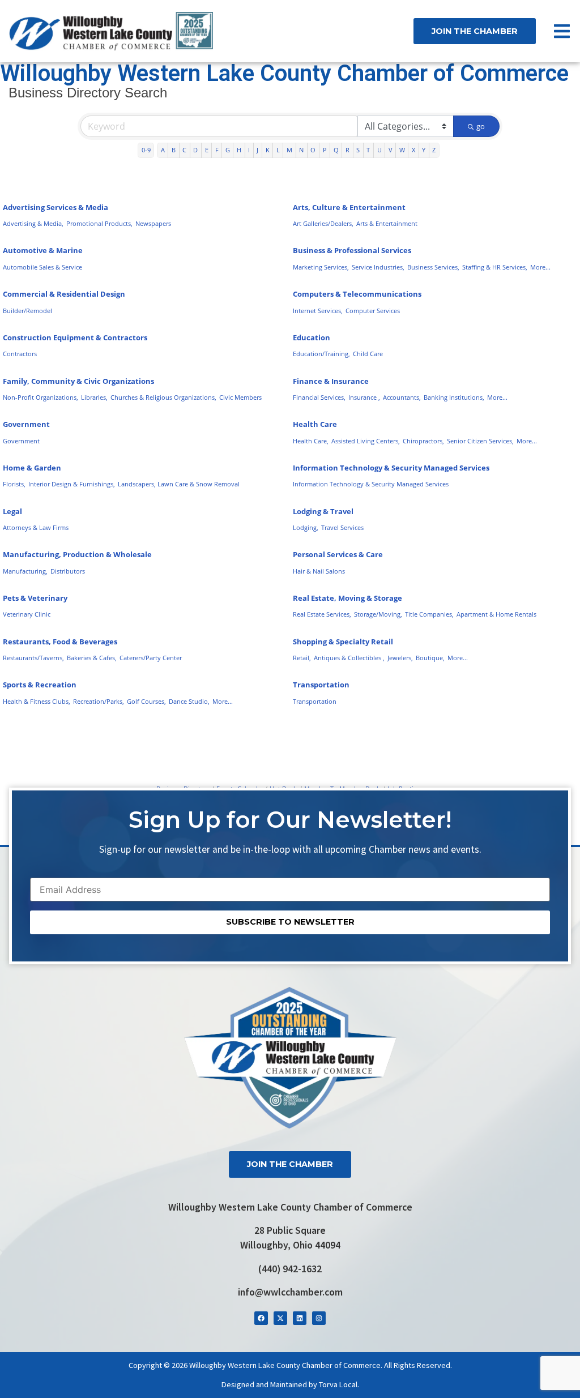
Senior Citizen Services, (480, 441)
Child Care (368, 353)
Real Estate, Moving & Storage (347, 598)
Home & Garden (32, 468)
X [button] (413, 150)
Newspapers (153, 223)
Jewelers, (400, 657)
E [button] (206, 150)
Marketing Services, (321, 267)
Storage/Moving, (378, 614)
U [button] (379, 150)
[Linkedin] (299, 1318)
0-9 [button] (146, 150)
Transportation (321, 684)
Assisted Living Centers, (365, 441)
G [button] (227, 150)
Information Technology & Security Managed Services (391, 468)
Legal (12, 511)
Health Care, (311, 441)
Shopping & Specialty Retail (343, 641)
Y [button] (423, 150)
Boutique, (430, 657)
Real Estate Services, (322, 614)
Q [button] (336, 150)
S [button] (358, 150)
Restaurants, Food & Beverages (60, 641)
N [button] (301, 150)
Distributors (67, 571)
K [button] (268, 150)
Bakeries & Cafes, (92, 657)
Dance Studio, (189, 701)
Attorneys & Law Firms (36, 527)
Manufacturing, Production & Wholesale (77, 554)
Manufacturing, (25, 571)
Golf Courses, (146, 701)
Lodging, (305, 527)
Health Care (315, 424)
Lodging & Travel (323, 511)
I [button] (249, 150)
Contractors (20, 353)
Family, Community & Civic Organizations (78, 381)
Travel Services (342, 527)
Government (26, 424)
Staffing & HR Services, (494, 267)
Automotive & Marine (43, 250)
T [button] (368, 150)
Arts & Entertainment (386, 223)
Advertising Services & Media (55, 207)
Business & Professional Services (352, 250)
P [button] (325, 150)
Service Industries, (378, 267)
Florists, (14, 484)
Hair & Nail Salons (319, 571)
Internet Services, (318, 310)
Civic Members (240, 397)
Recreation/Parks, (98, 701)
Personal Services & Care (338, 554)
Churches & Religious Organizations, (163, 397)
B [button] (174, 150)
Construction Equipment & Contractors (75, 337)
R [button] (347, 150)
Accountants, (402, 397)
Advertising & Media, (33, 223)
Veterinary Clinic (26, 614)
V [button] (391, 150)
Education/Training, (321, 353)
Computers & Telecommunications (357, 294)
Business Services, (433, 267)
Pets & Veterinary (35, 598)
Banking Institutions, (454, 397)
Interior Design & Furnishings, (71, 484)
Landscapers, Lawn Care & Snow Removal (179, 484)
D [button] (195, 150)
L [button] (278, 150)
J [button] (257, 150)
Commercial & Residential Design (64, 294)
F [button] (217, 150)
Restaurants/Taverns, (33, 657)
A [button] (163, 150)
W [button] (402, 150)
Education (311, 337)
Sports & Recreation (39, 684)
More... (540, 267)
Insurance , (364, 397)
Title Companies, (429, 614)
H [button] (239, 150)
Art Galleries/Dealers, (323, 223)
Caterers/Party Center (151, 657)
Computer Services (373, 310)
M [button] (289, 150)
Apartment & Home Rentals (496, 614)
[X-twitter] (280, 1318)
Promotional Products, (99, 223)
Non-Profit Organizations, (40, 397)
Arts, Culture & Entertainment (349, 207)
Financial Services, (319, 397)
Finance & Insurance (331, 381)
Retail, (302, 657)
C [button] (184, 150)
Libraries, (94, 397)
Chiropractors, (423, 441)
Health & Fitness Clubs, (36, 701)
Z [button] (434, 150)
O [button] (312, 150)
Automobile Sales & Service (42, 267)
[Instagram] (319, 1318)
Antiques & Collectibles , (349, 657)
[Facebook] (261, 1318)
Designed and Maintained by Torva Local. (290, 1384)
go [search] (480, 126)
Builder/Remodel (27, 310)
